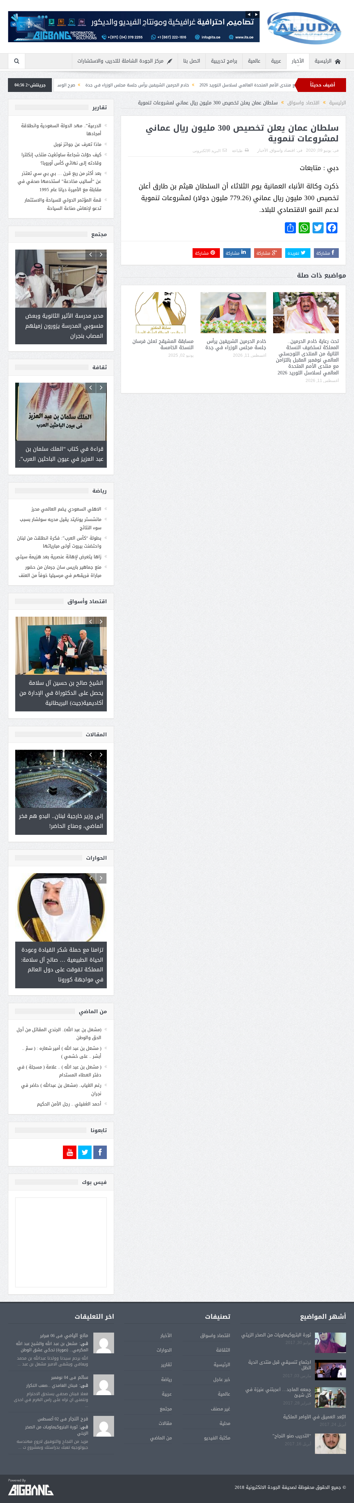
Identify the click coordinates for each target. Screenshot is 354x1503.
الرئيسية (323, 61)
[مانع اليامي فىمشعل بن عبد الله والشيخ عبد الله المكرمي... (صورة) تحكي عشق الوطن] (103, 1323)
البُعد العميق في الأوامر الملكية (314, 1396)
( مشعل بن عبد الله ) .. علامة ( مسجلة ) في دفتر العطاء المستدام (59, 1051)
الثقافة (223, 1330)
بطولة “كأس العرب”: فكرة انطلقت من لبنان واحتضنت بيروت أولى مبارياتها (59, 532)
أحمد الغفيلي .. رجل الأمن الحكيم (69, 1084)
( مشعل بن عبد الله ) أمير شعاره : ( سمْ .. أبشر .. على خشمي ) (61, 1032)
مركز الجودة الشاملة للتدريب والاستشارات (120, 61)
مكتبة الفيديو (217, 1417)
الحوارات (164, 1330)
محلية (225, 1403)
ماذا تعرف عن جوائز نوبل (77, 144)
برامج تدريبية (224, 61)
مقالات (165, 1403)
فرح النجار (78, 1398)
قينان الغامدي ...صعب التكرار (51, 1365)
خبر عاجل (221, 1359)
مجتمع (166, 1388)
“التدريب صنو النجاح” (291, 1415)
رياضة (166, 1359)
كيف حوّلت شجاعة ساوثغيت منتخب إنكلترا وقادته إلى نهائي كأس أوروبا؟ (61, 158)
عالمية (254, 61)
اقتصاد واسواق (282, 150)
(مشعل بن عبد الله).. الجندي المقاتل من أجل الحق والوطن (59, 1013)
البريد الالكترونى (207, 150)
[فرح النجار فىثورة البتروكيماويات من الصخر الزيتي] (103, 1406)
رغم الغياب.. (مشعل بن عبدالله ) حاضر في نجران (61, 1069)
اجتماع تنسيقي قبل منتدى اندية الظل (279, 1345)
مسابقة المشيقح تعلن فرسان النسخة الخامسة (163, 344)
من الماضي (161, 1417)
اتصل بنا (191, 61)
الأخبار (298, 61)
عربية (276, 61)
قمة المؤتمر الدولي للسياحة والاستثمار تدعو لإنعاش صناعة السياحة (63, 204)
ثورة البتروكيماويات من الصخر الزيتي (276, 1314)
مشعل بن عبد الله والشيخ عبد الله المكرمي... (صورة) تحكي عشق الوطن (52, 1327)
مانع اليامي (76, 1315)
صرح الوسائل (122, 85)
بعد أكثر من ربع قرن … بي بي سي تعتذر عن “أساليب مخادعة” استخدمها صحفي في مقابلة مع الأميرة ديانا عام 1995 (59, 181)
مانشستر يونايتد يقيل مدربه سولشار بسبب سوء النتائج (60, 513)
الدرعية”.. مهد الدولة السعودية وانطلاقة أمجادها (61, 129)
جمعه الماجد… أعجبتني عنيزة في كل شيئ (278, 1372)
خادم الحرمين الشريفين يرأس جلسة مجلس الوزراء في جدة (196, 85)
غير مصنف (220, 1388)
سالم (83, 1357)
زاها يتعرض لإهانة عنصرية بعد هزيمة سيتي (58, 547)
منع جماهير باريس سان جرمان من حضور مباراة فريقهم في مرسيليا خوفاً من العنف (60, 561)
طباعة (237, 150)
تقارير (166, 1344)
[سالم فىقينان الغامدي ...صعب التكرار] (103, 1365)
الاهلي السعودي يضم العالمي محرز (66, 499)
